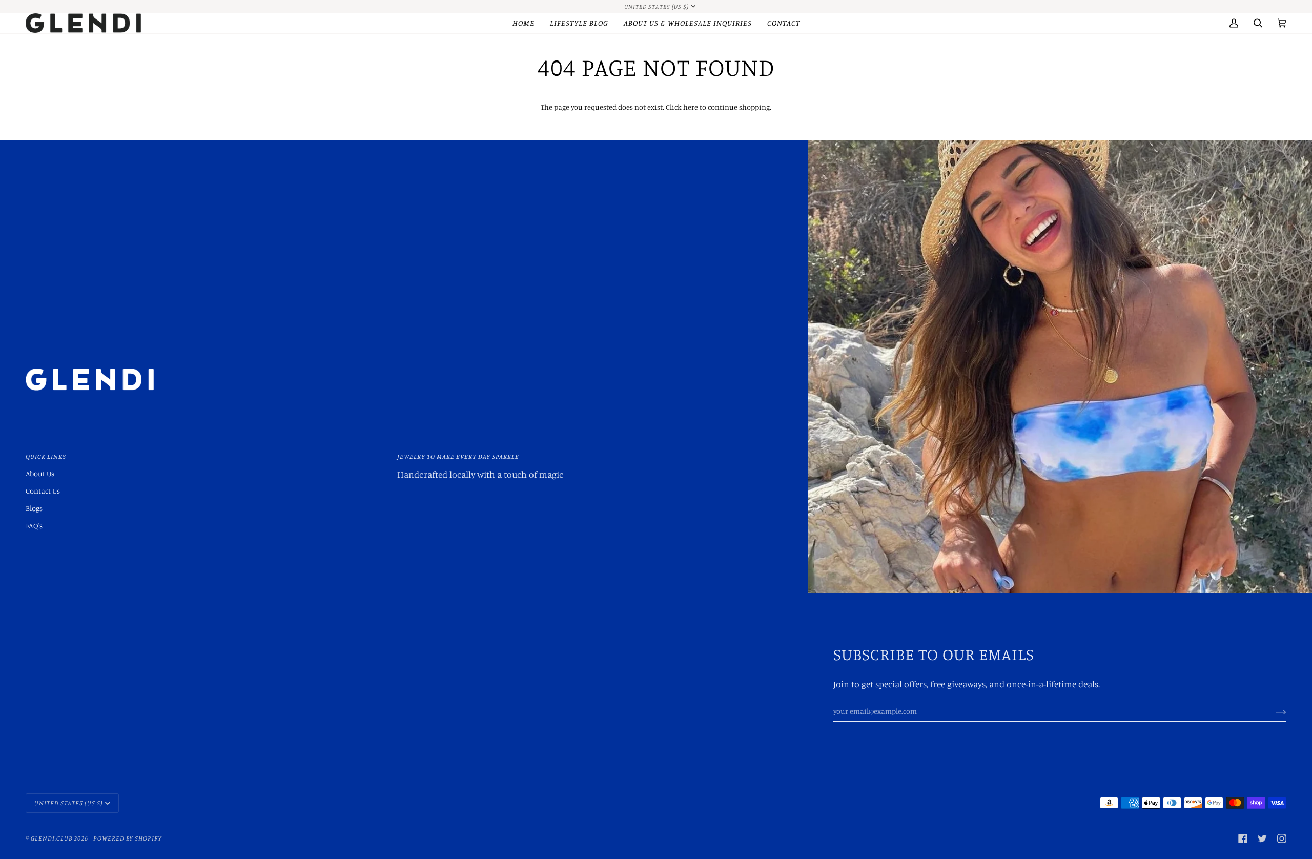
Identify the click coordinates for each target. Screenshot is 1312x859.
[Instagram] (1281, 838)
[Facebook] (1242, 838)
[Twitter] (1262, 838)
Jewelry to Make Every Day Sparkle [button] (458, 456)
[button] (579, 23)
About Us (40, 473)
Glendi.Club (51, 838)
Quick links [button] (46, 456)
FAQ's (34, 525)
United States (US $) (656, 6)
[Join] (1272, 711)
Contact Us (43, 490)
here (690, 107)
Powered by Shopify (127, 838)
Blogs (34, 508)
